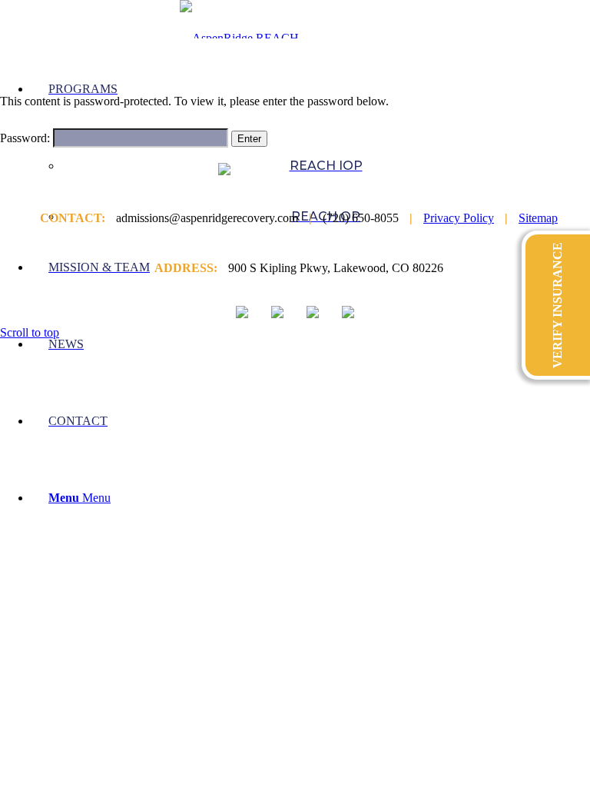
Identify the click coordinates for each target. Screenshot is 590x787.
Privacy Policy (458, 217)
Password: (26, 137)
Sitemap (538, 217)
